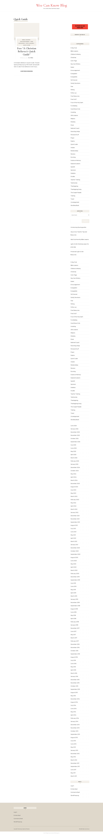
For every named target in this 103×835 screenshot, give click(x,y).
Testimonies (74, 183)
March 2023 (74, 496)
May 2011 (73, 773)
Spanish (73, 167)
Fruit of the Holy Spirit (77, 102)
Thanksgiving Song (76, 189)
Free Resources (75, 96)
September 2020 (75, 554)
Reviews (73, 154)
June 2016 (73, 663)
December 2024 (75, 467)
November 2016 (75, 647)
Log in (72, 785)
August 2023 (74, 486)
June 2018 (73, 612)
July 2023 (73, 490)
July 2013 (73, 740)
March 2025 (74, 457)
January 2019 (74, 599)
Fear (72, 86)
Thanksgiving (74, 186)
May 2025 (73, 451)
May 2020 (73, 564)
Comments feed (75, 792)
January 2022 (74, 512)
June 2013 (73, 744)
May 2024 (73, 474)
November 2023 (75, 483)
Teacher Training (75, 179)
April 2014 (73, 715)
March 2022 (74, 509)
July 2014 (73, 705)
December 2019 (75, 576)
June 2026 (74, 425)
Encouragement (25, 41)
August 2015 (74, 692)
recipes (73, 147)
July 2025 (73, 445)
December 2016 (75, 644)
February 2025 (75, 461)
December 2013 (75, 724)
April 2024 (74, 477)
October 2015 (74, 686)
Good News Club (75, 109)
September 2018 (75, 605)
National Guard (75, 128)
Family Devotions (75, 83)
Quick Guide (26, 45)
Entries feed (74, 789)
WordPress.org (75, 795)
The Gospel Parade (76, 192)
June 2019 (73, 586)
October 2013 (74, 731)
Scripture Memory (76, 160)
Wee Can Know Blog (51, 5)
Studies (73, 176)
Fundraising (74, 105)
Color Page (74, 60)
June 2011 (73, 769)
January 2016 (74, 676)
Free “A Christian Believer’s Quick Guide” (26, 51)
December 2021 (75, 515)
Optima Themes (25, 828)
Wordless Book (75, 205)
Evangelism (74, 73)
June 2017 (73, 631)
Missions (73, 118)
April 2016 (73, 670)
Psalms (73, 141)
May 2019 (73, 589)
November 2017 (75, 628)
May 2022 (73, 503)
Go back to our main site (80, 26)
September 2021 (75, 522)
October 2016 (74, 650)
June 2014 (74, 708)
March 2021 (74, 541)
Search (86, 221)
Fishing (73, 89)
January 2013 (74, 750)
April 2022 (73, 506)
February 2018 (75, 621)
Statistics (73, 173)
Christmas (73, 57)
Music (72, 125)
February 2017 (75, 641)
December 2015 (75, 679)
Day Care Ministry (75, 64)
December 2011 (75, 763)
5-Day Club (74, 48)
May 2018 (73, 615)
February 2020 (75, 573)
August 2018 (74, 609)
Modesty (73, 122)
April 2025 (73, 454)
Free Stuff (73, 99)
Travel (72, 199)
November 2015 (75, 683)
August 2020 (74, 557)
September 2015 (75, 689)
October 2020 (75, 551)
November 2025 (75, 435)
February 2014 (75, 718)
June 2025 (74, 448)
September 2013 (75, 734)
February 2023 (75, 499)
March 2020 (74, 570)
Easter (72, 67)
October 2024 (75, 470)
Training (73, 195)
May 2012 (73, 756)
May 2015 (73, 695)
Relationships (74, 150)
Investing (73, 112)
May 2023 (73, 493)
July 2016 (73, 660)
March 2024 (74, 480)
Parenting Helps (75, 131)
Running (73, 157)
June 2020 (74, 560)
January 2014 (74, 721)
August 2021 (74, 525)
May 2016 (73, 666)
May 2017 (73, 634)
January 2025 (74, 464)
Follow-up (73, 93)
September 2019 (75, 580)
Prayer (72, 138)
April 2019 (73, 593)
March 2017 (74, 638)
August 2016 (74, 657)
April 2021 (73, 538)
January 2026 (74, 429)
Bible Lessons (26, 39)
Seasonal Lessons (75, 163)
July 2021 (73, 528)
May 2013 (73, 747)
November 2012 (75, 753)
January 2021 (74, 544)
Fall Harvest (74, 80)
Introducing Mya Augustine (78, 227)
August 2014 (74, 702)
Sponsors (73, 170)
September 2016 (75, 654)
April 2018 (73, 618)
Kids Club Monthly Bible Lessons (80, 239)
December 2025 (75, 432)
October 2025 (74, 438)
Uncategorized (75, 202)
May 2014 (73, 711)
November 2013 (75, 728)
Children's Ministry (76, 54)
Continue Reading (26, 71)
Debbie (31, 57)
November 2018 (75, 602)
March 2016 (74, 673)
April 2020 (73, 567)
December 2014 (75, 699)
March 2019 (74, 596)
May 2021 (73, 535)
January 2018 (74, 625)
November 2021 (75, 519)
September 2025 (75, 441)
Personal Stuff (75, 134)
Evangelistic (74, 77)
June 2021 (73, 531)
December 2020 (75, 548)
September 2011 (75, 766)
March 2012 (74, 760)
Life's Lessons (30, 43)
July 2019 (73, 583)
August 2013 (74, 737)
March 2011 (74, 776)
